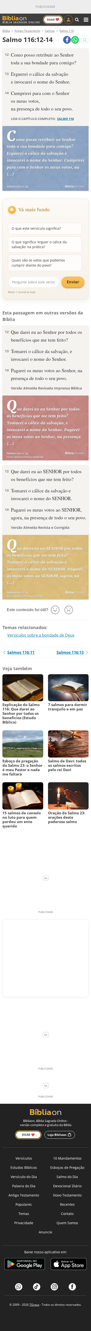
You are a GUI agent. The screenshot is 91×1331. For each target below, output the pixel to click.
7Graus (34, 1305)
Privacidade (23, 1223)
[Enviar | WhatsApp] (75, 40)
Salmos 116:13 (70, 652)
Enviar (73, 282)
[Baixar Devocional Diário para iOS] (69, 1264)
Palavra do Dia (23, 1186)
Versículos (24, 1158)
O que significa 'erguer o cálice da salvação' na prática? (39, 244)
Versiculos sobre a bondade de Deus (40, 635)
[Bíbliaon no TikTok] (36, 1286)
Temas (23, 1213)
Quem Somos (67, 1223)
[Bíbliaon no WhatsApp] (18, 1286)
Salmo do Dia (67, 1176)
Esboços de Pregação (67, 1167)
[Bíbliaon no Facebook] (72, 1286)
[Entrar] (68, 19)
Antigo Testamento (23, 1195)
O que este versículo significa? (36, 228)
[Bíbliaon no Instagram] (54, 1286)
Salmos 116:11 (20, 652)
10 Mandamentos (67, 1158)
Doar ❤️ (28, 1135)
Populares (24, 1204)
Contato (67, 1213)
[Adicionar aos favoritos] (85, 40)
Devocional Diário (67, 1186)
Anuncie (45, 1232)
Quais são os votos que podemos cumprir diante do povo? (38, 262)
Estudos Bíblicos (23, 1167)
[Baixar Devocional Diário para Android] (24, 1264)
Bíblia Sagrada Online (21, 22)
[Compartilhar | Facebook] (67, 40)
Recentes (67, 1204)
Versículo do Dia (24, 1176)
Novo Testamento (67, 1195)
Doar (53, 19)
